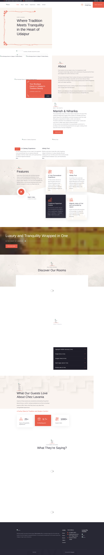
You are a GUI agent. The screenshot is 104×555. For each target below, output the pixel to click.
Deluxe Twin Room (60, 293)
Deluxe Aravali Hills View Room (78, 295)
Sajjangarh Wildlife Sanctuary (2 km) (64, 349)
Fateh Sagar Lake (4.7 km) (61, 363)
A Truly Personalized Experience (54, 176)
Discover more (11, 246)
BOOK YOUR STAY (98, 4)
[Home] (8, 5)
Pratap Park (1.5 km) (60, 354)
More (48, 96)
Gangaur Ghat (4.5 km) (60, 358)
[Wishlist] (33, 277)
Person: (29, 300)
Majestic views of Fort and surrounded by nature (76, 205)
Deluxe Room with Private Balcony (42, 295)
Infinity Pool (73, 175)
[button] (70, 349)
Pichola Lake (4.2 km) (60, 367)
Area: (21, 300)
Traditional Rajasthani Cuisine (55, 204)
